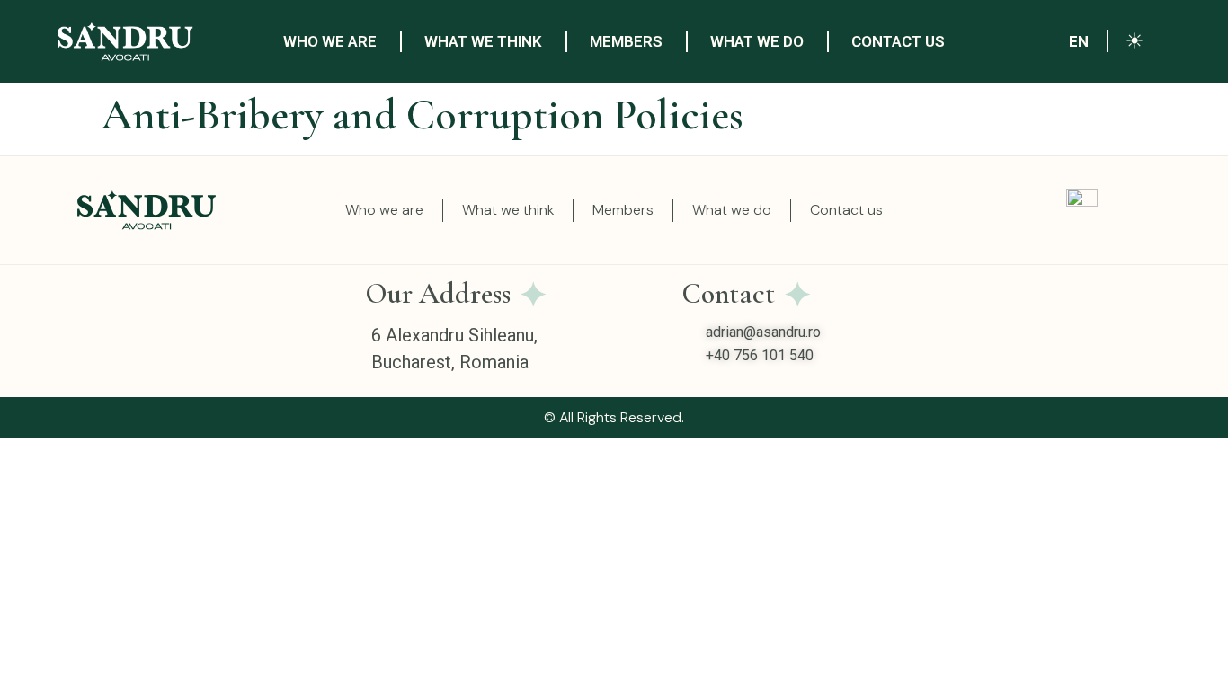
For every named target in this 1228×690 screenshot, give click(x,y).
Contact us (898, 41)
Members (626, 41)
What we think (483, 41)
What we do (757, 41)
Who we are (330, 41)
